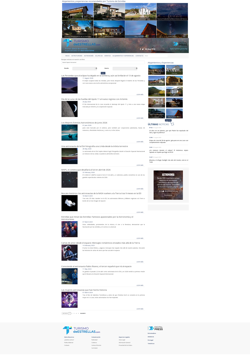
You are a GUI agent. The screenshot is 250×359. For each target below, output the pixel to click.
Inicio (67, 56)
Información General (124, 342)
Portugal (151, 340)
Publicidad (94, 340)
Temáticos (151, 343)
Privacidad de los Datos (125, 345)
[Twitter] (143, 49)
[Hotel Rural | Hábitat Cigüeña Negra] (109, 11)
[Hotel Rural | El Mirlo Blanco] (172, 29)
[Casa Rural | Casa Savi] (174, 70)
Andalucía (151, 337)
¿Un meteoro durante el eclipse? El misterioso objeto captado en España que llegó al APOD (168, 151)
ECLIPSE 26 (99, 56)
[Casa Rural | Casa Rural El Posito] (140, 11)
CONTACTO (139, 56)
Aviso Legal (122, 340)
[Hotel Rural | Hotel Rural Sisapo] (156, 102)
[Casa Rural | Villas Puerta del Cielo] (140, 29)
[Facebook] (140, 49)
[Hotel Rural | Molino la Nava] (109, 29)
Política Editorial (68, 342)
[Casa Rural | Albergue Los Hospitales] (156, 80)
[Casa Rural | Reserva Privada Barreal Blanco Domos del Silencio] (172, 11)
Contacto (66, 345)
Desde (66, 68)
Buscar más (168, 120)
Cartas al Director (96, 345)
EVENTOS (107, 56)
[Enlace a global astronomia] (168, 185)
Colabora (94, 342)
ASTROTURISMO (76, 56)
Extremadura (152, 333)
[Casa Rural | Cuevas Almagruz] (174, 80)
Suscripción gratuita (178, 48)
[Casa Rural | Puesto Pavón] (156, 91)
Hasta (106, 68)
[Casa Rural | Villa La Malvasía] (174, 91)
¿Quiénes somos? (69, 340)
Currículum (95, 348)
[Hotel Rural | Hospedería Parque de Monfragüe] (77, 11)
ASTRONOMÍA (88, 56)
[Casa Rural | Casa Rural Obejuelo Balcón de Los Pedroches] (77, 29)
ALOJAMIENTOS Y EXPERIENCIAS (123, 56)
